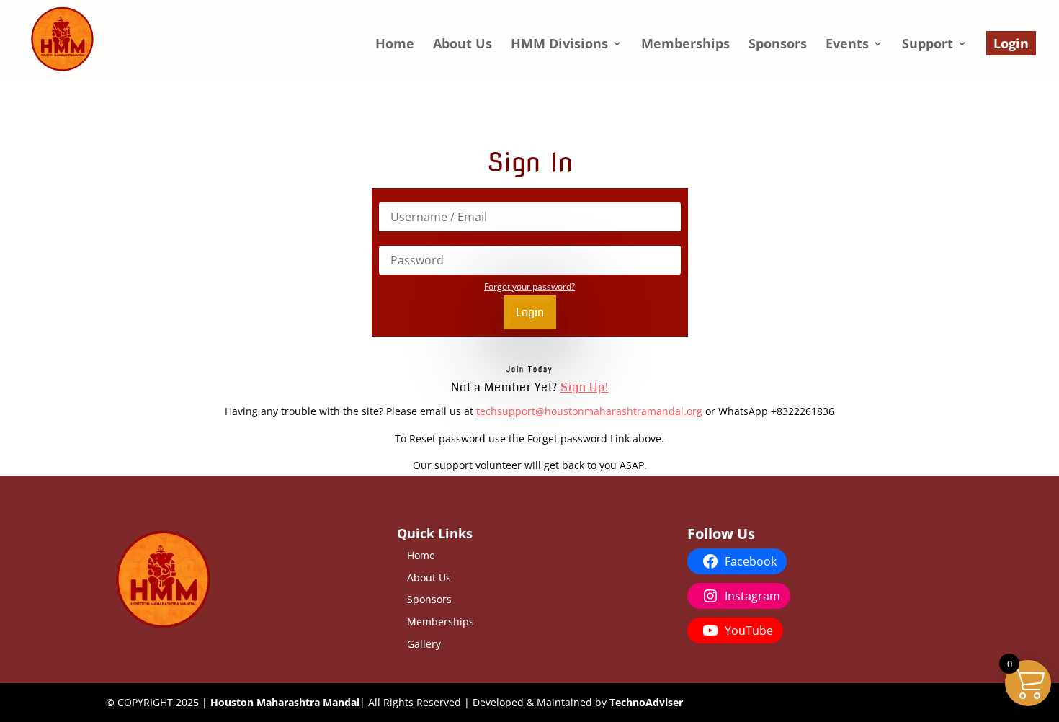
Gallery (424, 644)
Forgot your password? (529, 286)
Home (394, 45)
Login (1011, 43)
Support (927, 45)
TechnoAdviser (646, 702)
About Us (462, 45)
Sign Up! (584, 387)
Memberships (685, 45)
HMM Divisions (559, 45)
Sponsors (778, 45)
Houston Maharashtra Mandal (284, 702)
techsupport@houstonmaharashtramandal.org (589, 411)
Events (847, 45)
